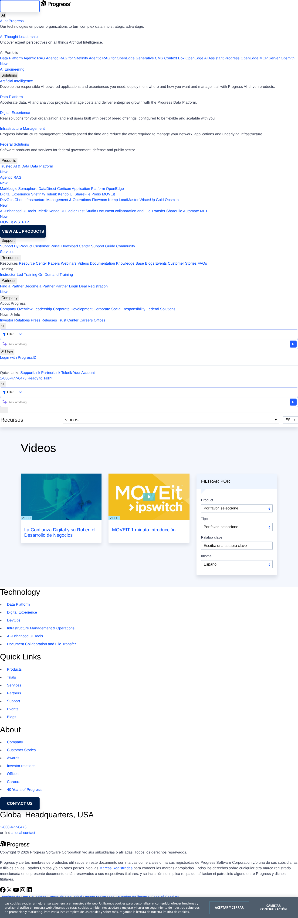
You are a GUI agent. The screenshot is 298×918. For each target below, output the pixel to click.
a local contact (23, 833)
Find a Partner (12, 286)
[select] (237, 564)
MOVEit (108, 194)
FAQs (202, 264)
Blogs (149, 264)
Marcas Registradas (115, 868)
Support (7, 240)
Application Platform (88, 189)
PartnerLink (50, 373)
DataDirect (47, 189)
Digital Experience (15, 113)
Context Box (174, 58)
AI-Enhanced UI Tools (18, 211)
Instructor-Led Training (18, 275)
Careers (86, 320)
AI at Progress (12, 21)
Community (125, 246)
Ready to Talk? (39, 378)
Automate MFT (104, 214)
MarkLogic (8, 189)
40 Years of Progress (24, 790)
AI (3, 15)
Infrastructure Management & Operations (57, 200)
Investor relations (21, 766)
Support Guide (103, 246)
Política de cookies (176, 912)
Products (8, 161)
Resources (10, 258)
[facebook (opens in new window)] (3, 892)
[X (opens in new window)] (10, 892)
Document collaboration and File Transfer (131, 211)
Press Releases (44, 320)
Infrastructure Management (22, 129)
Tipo (204, 519)
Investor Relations (15, 320)
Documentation (102, 264)
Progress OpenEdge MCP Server (252, 58)
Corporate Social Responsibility (119, 309)
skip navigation (20, 6)
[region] (149, 907)
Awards (13, 758)
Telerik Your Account (78, 373)
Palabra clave (211, 537)
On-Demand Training (55, 275)
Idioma (206, 556)
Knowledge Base (130, 264)
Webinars (69, 264)
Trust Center (68, 320)
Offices (99, 320)
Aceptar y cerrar (229, 907)
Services (7, 252)
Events (161, 264)
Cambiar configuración (273, 907)
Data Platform (11, 58)
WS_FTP (21, 222)
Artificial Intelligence (16, 81)
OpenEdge (115, 189)
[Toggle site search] (3, 384)
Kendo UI (66, 194)
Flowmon (99, 200)
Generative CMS (149, 58)
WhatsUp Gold (151, 200)
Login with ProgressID (18, 358)
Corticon (64, 189)
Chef (18, 200)
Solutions (9, 75)
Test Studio (87, 211)
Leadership (43, 309)
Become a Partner (40, 286)
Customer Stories (182, 264)
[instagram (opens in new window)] (23, 892)
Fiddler (71, 211)
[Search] (3, 326)
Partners (8, 281)
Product (207, 500)
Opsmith (147, 61)
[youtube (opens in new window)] (16, 892)
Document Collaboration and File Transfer (41, 644)
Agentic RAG (34, 58)
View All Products (23, 231)
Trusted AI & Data (14, 166)
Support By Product (16, 246)
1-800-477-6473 (13, 378)
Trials (11, 677)
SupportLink (30, 373)
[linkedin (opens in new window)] (29, 892)
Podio (96, 194)
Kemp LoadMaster (123, 200)
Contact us (20, 803)
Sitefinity (38, 194)
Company (9, 298)
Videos (83, 264)
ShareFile (82, 194)
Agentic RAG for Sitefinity (67, 58)
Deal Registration (54, 289)
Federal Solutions (14, 145)
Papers (54, 264)
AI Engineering (12, 70)
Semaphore (27, 189)
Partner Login (67, 286)
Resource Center (33, 264)
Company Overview (16, 309)
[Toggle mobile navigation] (4, 410)
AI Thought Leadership (19, 37)
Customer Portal (46, 246)
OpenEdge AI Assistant (205, 58)
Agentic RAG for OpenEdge (112, 58)
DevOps (7, 200)
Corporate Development (73, 309)
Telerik (51, 194)
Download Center (75, 246)
